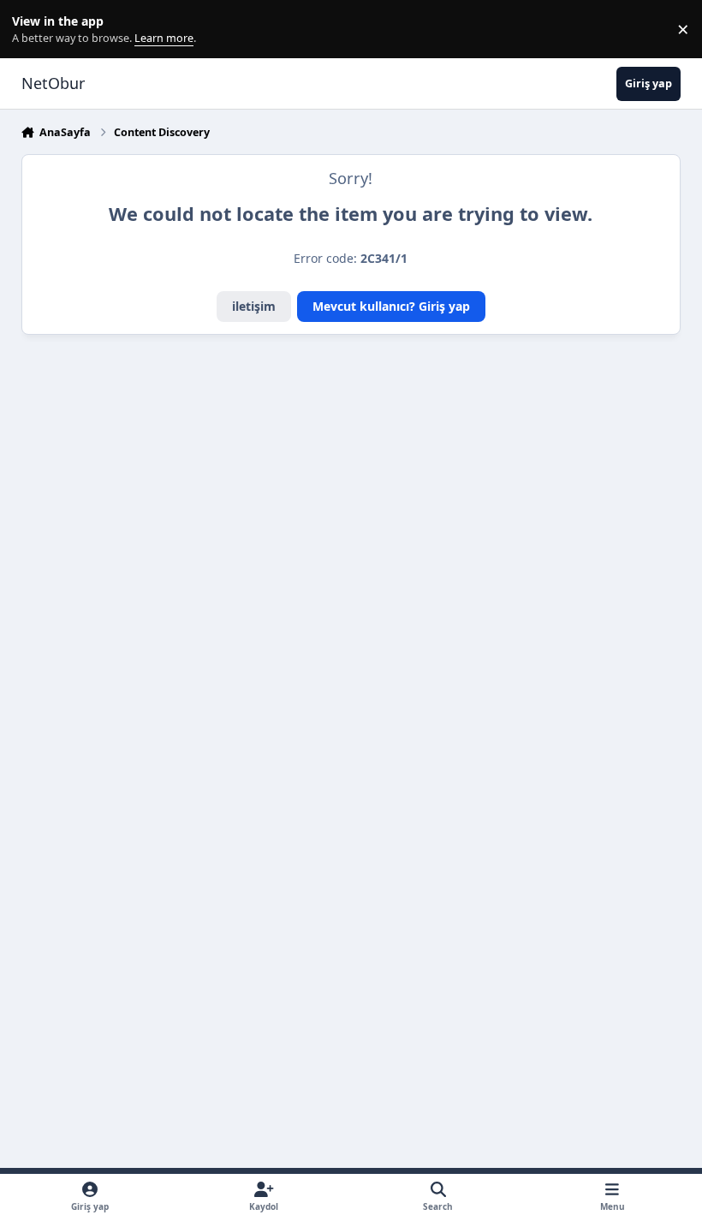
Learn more (33, 29)
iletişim (254, 306)
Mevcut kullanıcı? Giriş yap (391, 306)
